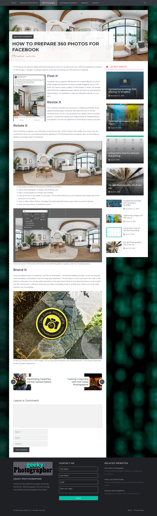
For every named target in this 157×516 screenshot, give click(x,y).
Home (13, 3)
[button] (145, 3)
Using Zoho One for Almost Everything (131, 229)
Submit (78, 498)
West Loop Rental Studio (114, 479)
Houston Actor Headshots (114, 491)
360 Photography (48, 3)
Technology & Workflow (68, 3)
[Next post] (102, 382)
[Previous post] (13, 382)
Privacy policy (139, 510)
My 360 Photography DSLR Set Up (132, 243)
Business (84, 3)
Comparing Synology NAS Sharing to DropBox (132, 203)
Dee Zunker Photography (114, 468)
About (130, 510)
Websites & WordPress (29, 3)
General (95, 3)
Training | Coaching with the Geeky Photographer (78, 382)
